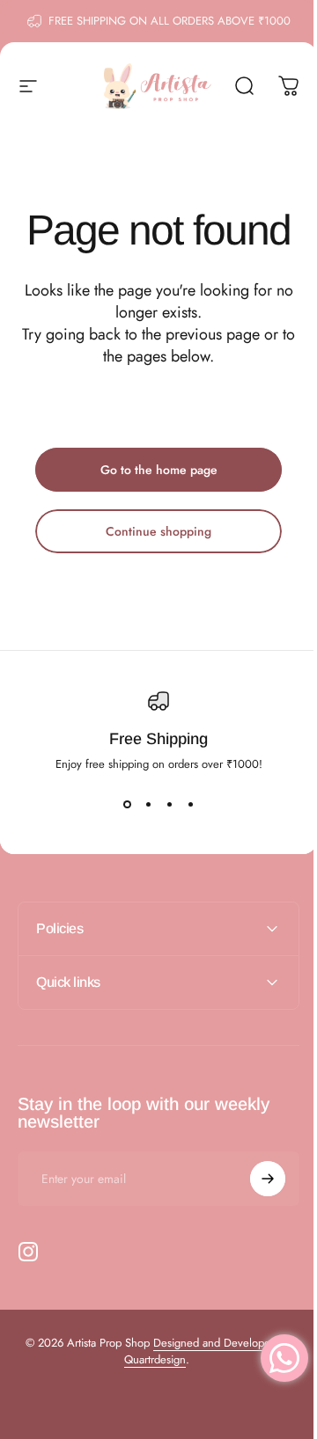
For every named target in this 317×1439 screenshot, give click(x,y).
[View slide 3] (169, 803)
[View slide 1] (126, 803)
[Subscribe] (254, 1178)
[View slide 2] (147, 803)
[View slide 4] (190, 803)
